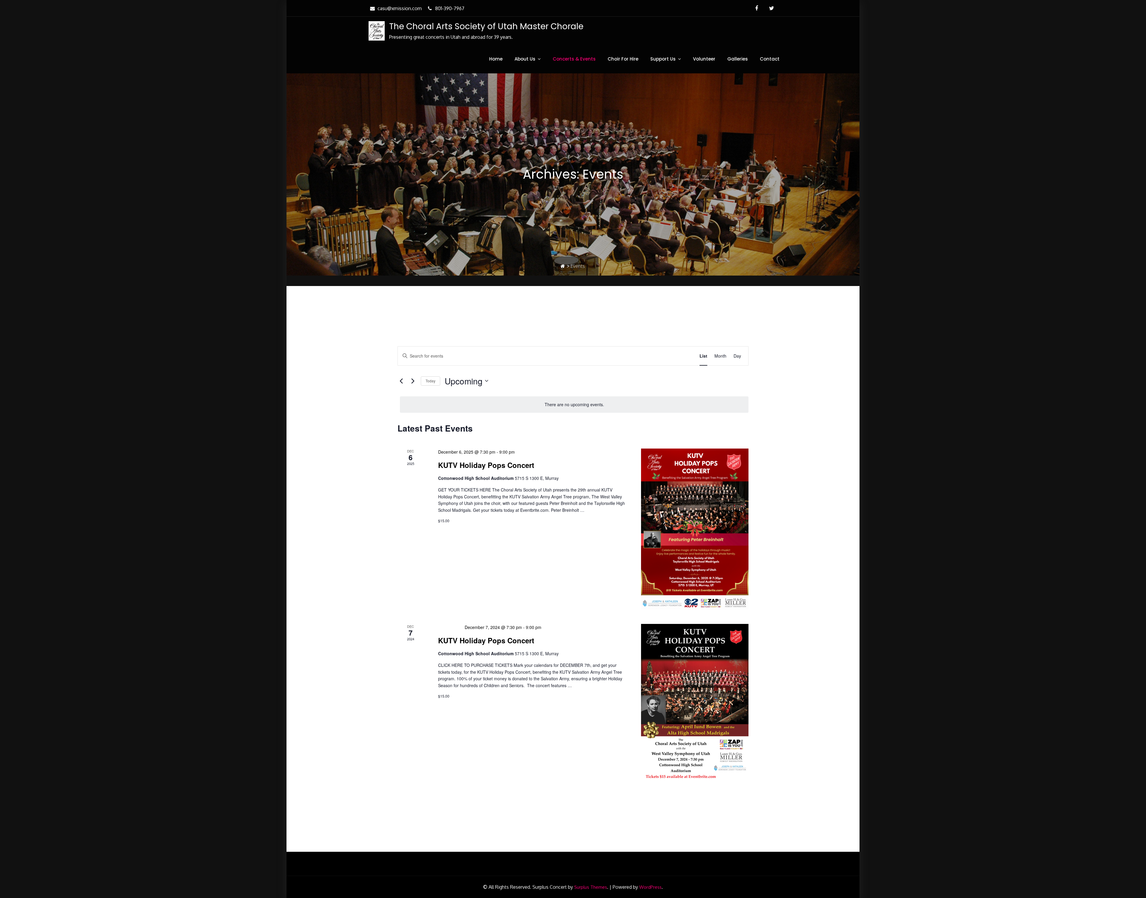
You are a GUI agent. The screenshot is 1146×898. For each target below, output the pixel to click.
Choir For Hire (623, 59)
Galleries (737, 59)
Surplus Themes (590, 887)
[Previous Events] (401, 380)
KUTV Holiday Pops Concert (486, 465)
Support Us (663, 59)
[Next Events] (412, 380)
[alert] (574, 404)
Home (496, 59)
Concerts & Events (574, 59)
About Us (525, 59)
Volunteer (704, 59)
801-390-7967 (449, 8)
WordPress (650, 887)
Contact (770, 59)
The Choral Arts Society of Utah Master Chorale (486, 26)
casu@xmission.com (400, 8)
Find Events (674, 356)
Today (430, 380)
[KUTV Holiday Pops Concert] (694, 529)
